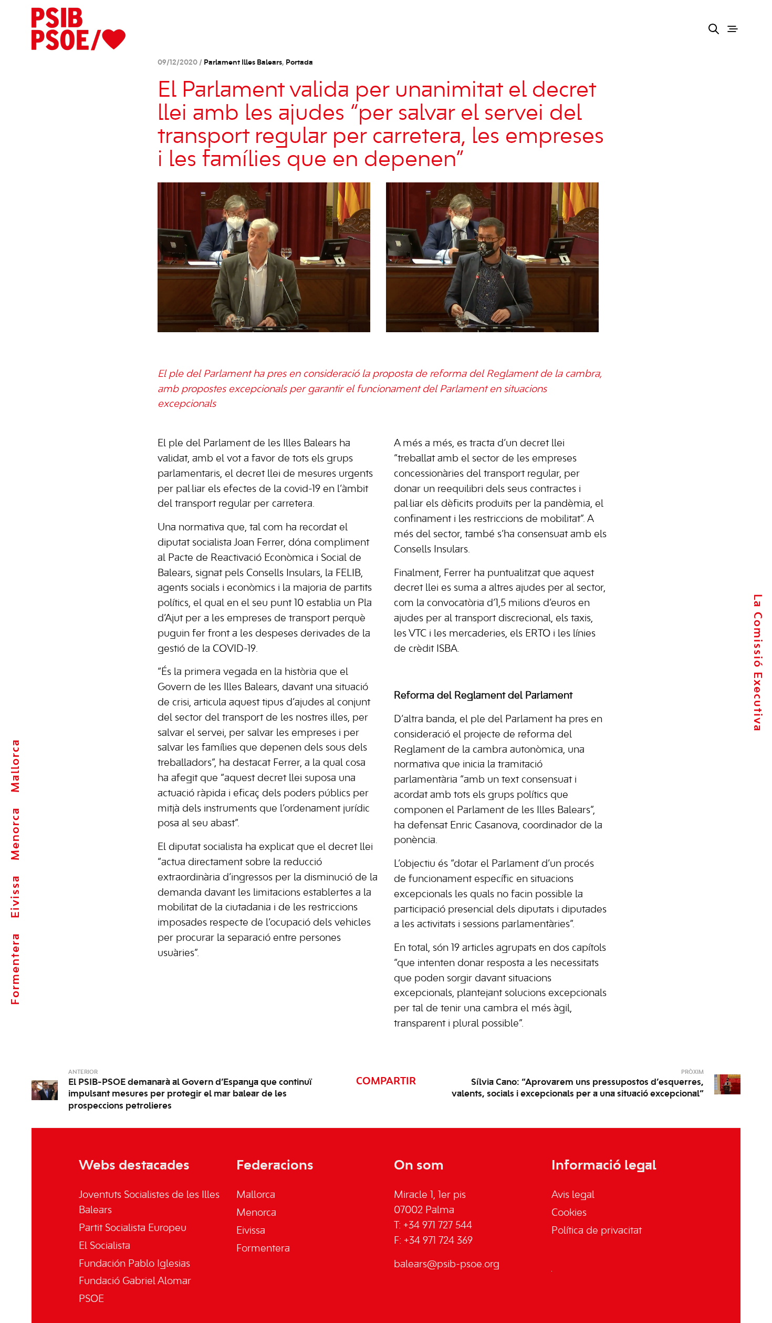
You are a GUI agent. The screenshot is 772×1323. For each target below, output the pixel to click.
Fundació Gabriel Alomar (135, 1281)
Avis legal (572, 1195)
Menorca (16, 833)
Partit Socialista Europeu (132, 1228)
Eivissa (16, 896)
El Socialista (104, 1246)
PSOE (91, 1299)
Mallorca (16, 766)
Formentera (16, 968)
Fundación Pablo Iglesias (134, 1264)
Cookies (569, 1213)
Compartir (386, 1081)
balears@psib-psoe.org (446, 1264)
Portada (299, 62)
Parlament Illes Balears (243, 62)
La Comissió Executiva (757, 662)
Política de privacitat (596, 1231)
